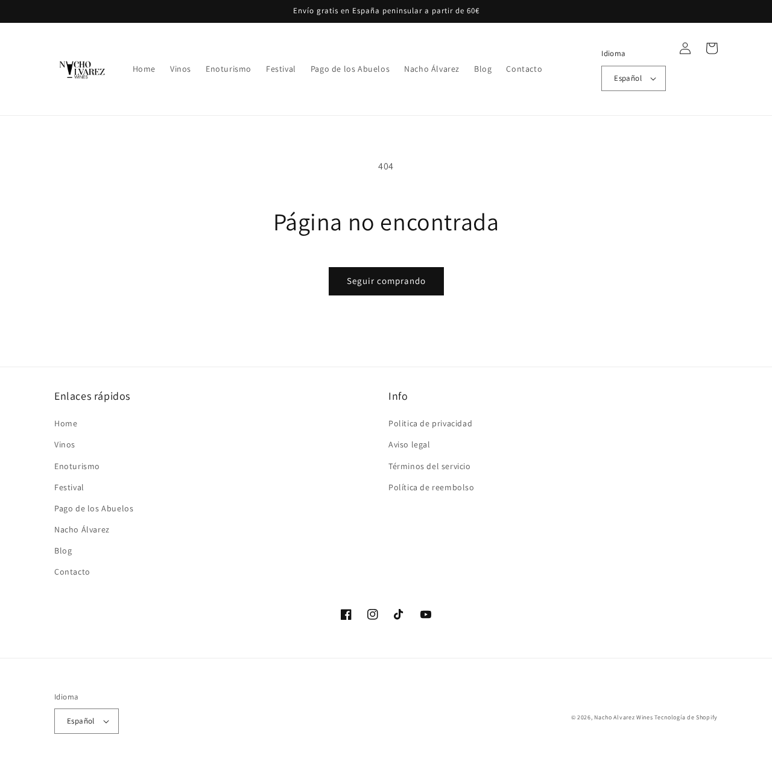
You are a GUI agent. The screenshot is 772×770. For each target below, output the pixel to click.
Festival (69, 487)
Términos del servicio (429, 466)
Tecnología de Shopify (686, 717)
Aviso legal (409, 444)
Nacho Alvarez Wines (623, 717)
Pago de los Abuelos (93, 508)
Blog (63, 550)
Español (628, 78)
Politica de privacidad (430, 423)
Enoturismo (77, 466)
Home (65, 423)
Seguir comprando (386, 280)
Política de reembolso (431, 487)
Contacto (72, 571)
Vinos (64, 444)
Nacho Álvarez (82, 529)
